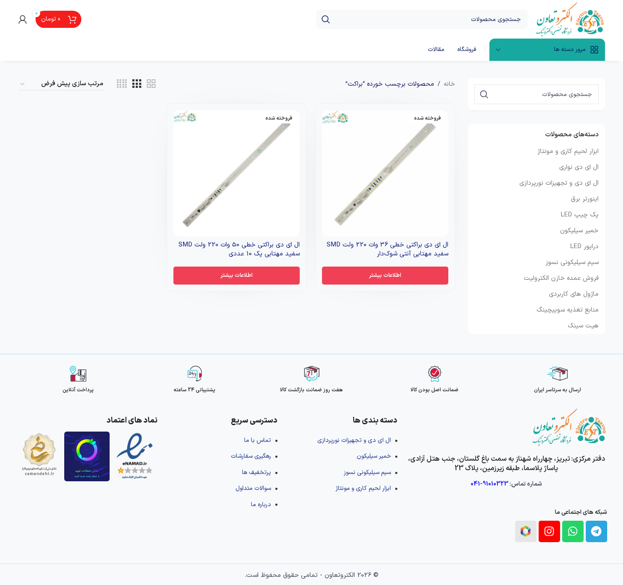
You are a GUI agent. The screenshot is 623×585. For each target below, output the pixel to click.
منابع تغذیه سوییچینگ (568, 310)
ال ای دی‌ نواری (579, 167)
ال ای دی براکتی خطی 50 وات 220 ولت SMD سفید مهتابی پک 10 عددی (239, 249)
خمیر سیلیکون (579, 231)
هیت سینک (583, 326)
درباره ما (261, 504)
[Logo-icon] (526, 531)
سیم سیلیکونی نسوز (572, 262)
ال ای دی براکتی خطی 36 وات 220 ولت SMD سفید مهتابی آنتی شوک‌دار (387, 249)
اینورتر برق (585, 199)
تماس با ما (257, 440)
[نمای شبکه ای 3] (136, 84)
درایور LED (584, 247)
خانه (449, 84)
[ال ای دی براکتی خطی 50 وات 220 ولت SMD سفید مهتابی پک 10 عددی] (236, 173)
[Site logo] (570, 19)
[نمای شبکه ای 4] (122, 84)
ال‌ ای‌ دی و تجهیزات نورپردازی (559, 183)
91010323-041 (489, 484)
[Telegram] (596, 531)
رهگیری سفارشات (251, 456)
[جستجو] (326, 19)
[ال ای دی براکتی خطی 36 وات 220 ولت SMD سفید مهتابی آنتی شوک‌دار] (385, 173)
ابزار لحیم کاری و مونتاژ (568, 151)
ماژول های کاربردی (574, 294)
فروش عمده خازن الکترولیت (561, 278)
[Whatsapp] (573, 531)
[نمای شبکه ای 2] (151, 84)
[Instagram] (549, 531)
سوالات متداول (253, 488)
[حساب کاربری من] (22, 19)
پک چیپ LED (579, 215)
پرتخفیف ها (256, 472)
